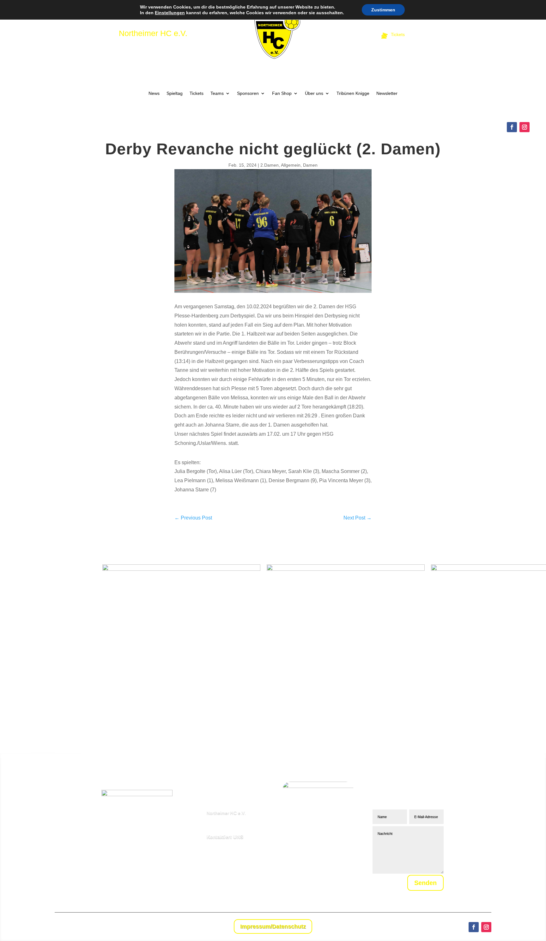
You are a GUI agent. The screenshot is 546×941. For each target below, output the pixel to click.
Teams (217, 93)
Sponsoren (248, 93)
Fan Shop (282, 93)
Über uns (314, 93)
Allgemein (290, 165)
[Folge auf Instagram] (524, 127)
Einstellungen (170, 12)
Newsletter (386, 93)
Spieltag (175, 93)
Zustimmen (383, 9)
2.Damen (269, 165)
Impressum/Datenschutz (273, 926)
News (154, 93)
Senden (425, 882)
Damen (310, 165)
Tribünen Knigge (353, 93)
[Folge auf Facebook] (512, 127)
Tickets (196, 93)
